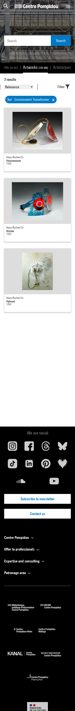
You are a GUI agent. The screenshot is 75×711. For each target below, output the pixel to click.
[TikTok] (12, 465)
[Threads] (46, 447)
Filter (61, 87)
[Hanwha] (37, 681)
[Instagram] (12, 447)
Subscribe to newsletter (38, 499)
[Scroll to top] (65, 701)
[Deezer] (62, 465)
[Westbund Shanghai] (54, 657)
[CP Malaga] (50, 633)
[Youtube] (54, 482)
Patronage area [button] (15, 573)
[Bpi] (24, 609)
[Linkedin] (29, 465)
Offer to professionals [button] (19, 549)
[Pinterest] (46, 465)
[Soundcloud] (21, 482)
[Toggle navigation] (68, 6)
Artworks (35, 67)
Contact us (37, 513)
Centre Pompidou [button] (17, 537)
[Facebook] (29, 447)
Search (61, 40)
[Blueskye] (62, 447)
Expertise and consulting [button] (22, 561)
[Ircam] (53, 609)
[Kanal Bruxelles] (24, 657)
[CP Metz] (26, 633)
